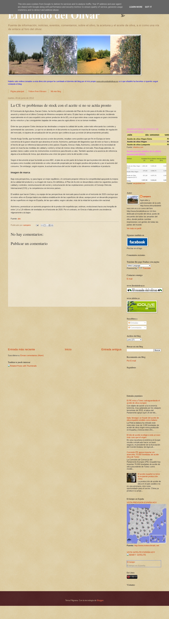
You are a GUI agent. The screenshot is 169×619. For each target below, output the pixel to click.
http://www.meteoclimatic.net (146, 545)
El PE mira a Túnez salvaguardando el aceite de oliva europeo (143, 402)
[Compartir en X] (47, 225)
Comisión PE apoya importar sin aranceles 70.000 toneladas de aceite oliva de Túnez (143, 454)
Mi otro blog (56, 91)
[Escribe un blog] (44, 225)
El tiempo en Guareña (136, 566)
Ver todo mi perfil (134, 228)
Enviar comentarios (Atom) (32, 355)
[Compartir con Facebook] (49, 225)
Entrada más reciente (21, 349)
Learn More (135, 7)
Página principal (17, 91)
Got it (148, 7)
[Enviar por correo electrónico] (42, 225)
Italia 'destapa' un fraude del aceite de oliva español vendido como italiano (143, 419)
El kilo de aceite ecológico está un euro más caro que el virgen (143, 436)
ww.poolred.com (139, 183)
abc (19, 219)
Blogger (100, 600)
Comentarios (136, 328)
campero (147, 196)
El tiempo (131, 561)
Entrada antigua (111, 349)
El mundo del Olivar (54, 14)
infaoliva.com (138, 147)
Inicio (68, 349)
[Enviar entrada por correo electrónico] (37, 225)
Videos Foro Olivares (37, 91)
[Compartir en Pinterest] (52, 225)
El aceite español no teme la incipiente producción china (149, 476)
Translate (147, 268)
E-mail (129, 279)
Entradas (134, 323)
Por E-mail (131, 361)
